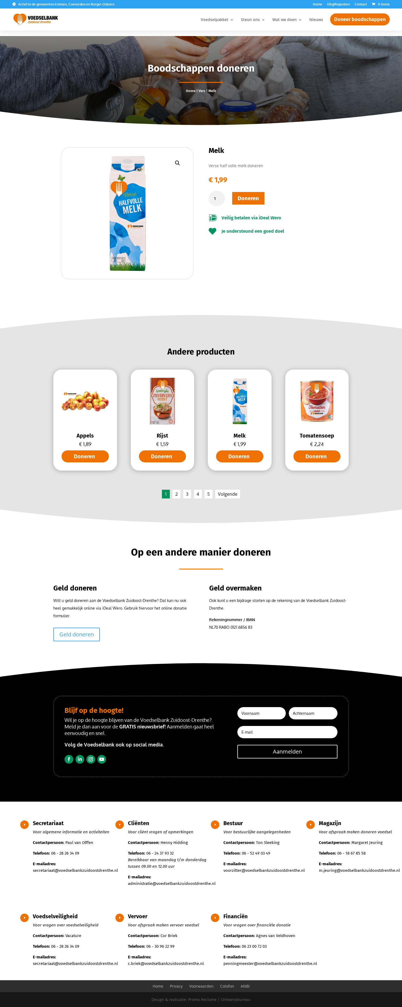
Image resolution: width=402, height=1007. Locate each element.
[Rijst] (162, 423)
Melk (240, 435)
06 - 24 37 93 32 (160, 853)
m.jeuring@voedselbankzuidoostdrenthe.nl (359, 870)
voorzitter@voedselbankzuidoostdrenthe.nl (264, 870)
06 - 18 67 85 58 (351, 853)
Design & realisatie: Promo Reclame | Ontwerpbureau (201, 999)
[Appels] (85, 423)
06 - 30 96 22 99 (160, 946)
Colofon (227, 986)
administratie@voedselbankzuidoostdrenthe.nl (171, 883)
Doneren (248, 198)
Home (317, 4)
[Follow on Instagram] (90, 759)
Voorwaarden (201, 986)
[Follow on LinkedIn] (79, 759)
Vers (202, 91)
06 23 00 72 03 (254, 946)
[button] (177, 163)
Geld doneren (76, 634)
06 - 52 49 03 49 (256, 853)
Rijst (162, 435)
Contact (361, 4)
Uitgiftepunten (338, 4)
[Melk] (239, 423)
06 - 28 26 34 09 (65, 853)
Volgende (227, 494)
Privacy (176, 986)
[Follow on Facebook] (69, 759)
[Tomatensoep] (317, 423)
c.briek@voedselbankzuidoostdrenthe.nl (166, 963)
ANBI (245, 986)
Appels (85, 435)
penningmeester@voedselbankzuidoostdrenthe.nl (270, 963)
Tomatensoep (317, 435)
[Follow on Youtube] (101, 759)
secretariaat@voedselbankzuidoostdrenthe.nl (75, 870)
